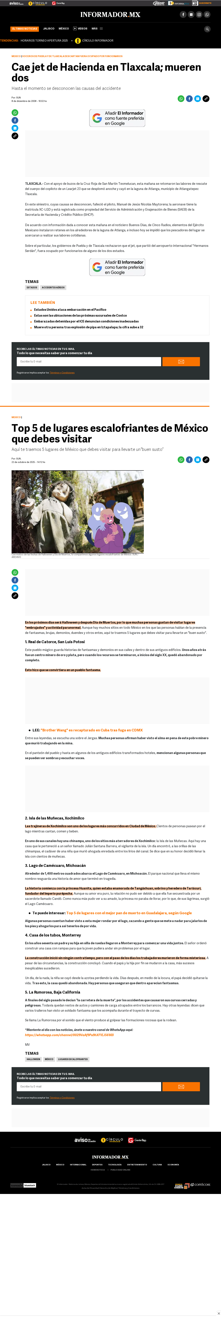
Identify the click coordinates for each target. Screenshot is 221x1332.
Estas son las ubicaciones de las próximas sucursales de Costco (80, 315)
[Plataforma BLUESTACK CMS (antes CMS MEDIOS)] (29, 1183)
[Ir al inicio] (51, 14)
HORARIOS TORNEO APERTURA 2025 (44, 40)
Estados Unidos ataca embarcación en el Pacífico (70, 309)
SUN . (19, 458)
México (64, 28)
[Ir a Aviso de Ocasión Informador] (16, 2)
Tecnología (115, 1164)
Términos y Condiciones (62, 372)
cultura (157, 1164)
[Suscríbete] (201, 2)
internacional (78, 1164)
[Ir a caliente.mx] (159, 2)
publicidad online (120, 1169)
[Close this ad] (218, 1313)
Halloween (33, 1059)
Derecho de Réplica (108, 1188)
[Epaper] (177, 2)
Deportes (97, 1164)
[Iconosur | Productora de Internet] (16, 1183)
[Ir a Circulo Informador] (35, 2)
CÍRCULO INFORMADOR (97, 40)
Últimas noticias (24, 28)
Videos (82, 28)
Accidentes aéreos (53, 287)
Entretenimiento (137, 1164)
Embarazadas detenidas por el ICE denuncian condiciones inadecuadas (86, 321)
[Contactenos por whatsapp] (207, 13)
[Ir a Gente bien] (137, 1136)
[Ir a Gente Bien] (56, 2)
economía (173, 1164)
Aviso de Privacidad (90, 1188)
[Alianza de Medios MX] (182, 1183)
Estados (32, 287)
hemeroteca (98, 1169)
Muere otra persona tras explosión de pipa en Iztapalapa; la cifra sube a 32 (88, 326)
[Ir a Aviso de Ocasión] (85, 1136)
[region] (110, 1324)
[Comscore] (200, 1183)
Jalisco (48, 28)
